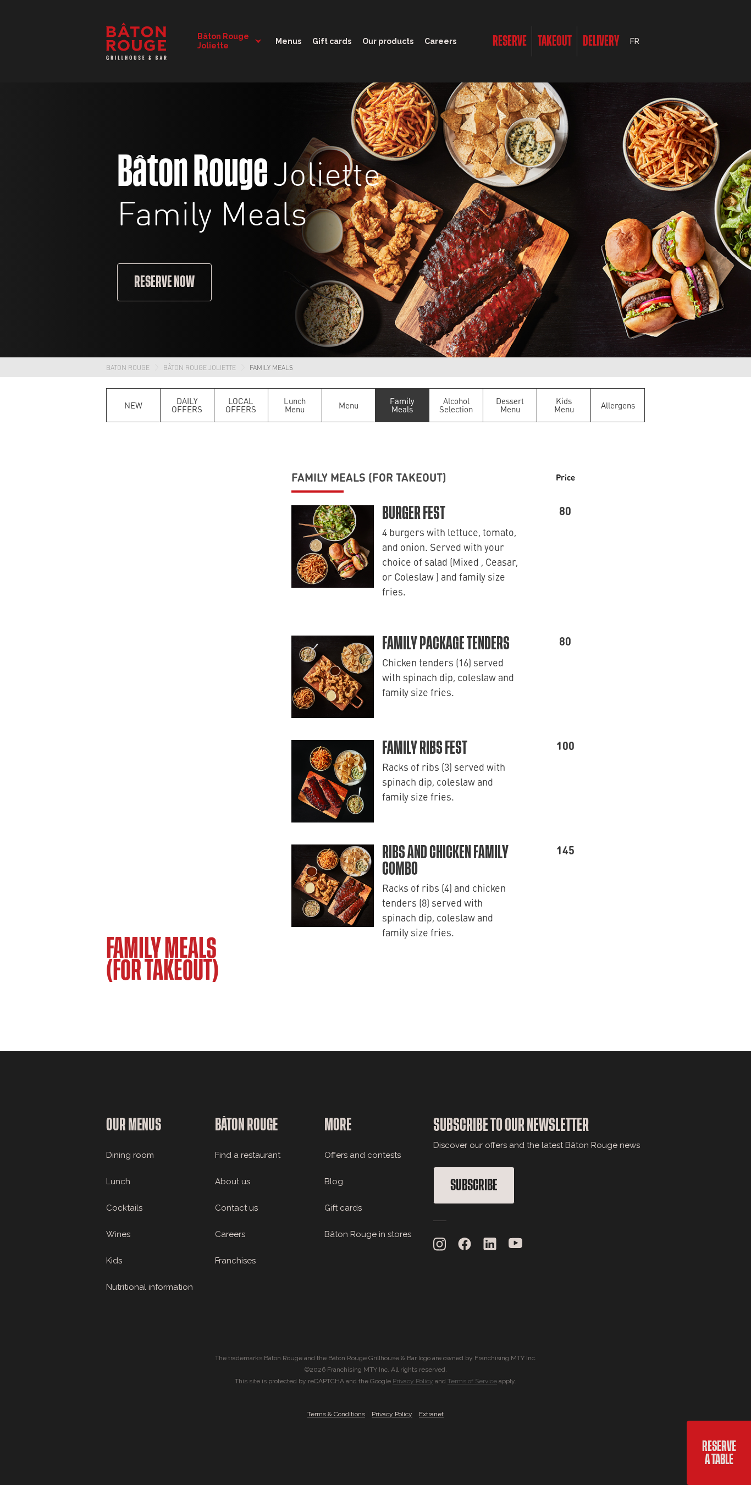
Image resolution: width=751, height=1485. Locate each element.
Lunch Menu (295, 405)
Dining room (130, 1155)
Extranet (431, 1414)
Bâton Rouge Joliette (199, 367)
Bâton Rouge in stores (367, 1234)
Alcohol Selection (456, 405)
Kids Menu (564, 405)
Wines (118, 1234)
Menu (348, 405)
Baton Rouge (128, 367)
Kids (114, 1261)
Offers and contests (362, 1155)
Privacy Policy (413, 1381)
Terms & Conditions (336, 1414)
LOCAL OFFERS (240, 405)
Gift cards (343, 1208)
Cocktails (124, 1208)
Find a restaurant (247, 1155)
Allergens (618, 405)
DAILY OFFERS (187, 405)
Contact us (236, 1208)
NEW (133, 405)
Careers (440, 41)
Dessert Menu (510, 405)
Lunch (118, 1181)
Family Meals (271, 367)
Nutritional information (149, 1287)
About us (232, 1181)
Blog (333, 1181)
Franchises (235, 1261)
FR (634, 41)
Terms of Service (472, 1381)
